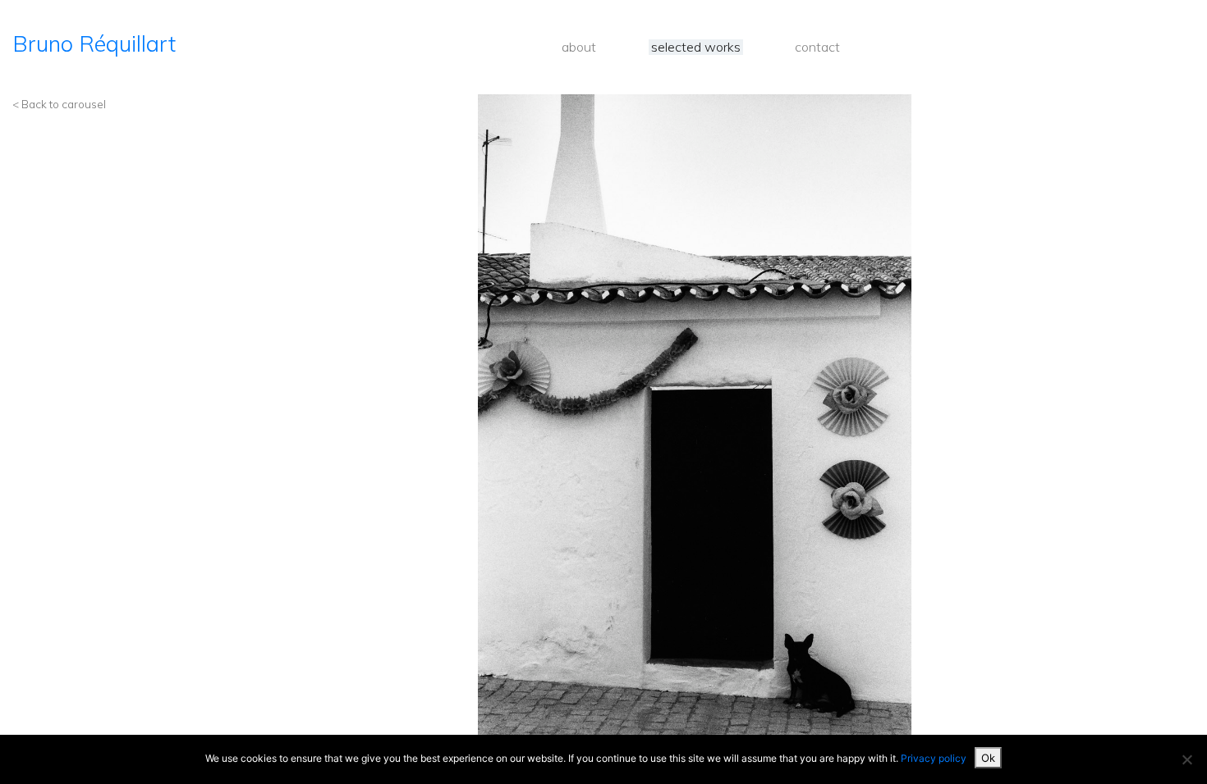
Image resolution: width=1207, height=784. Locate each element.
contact (817, 47)
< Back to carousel (59, 104)
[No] (1186, 759)
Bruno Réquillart (94, 43)
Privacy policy (933, 758)
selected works (696, 47)
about (579, 47)
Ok (988, 757)
